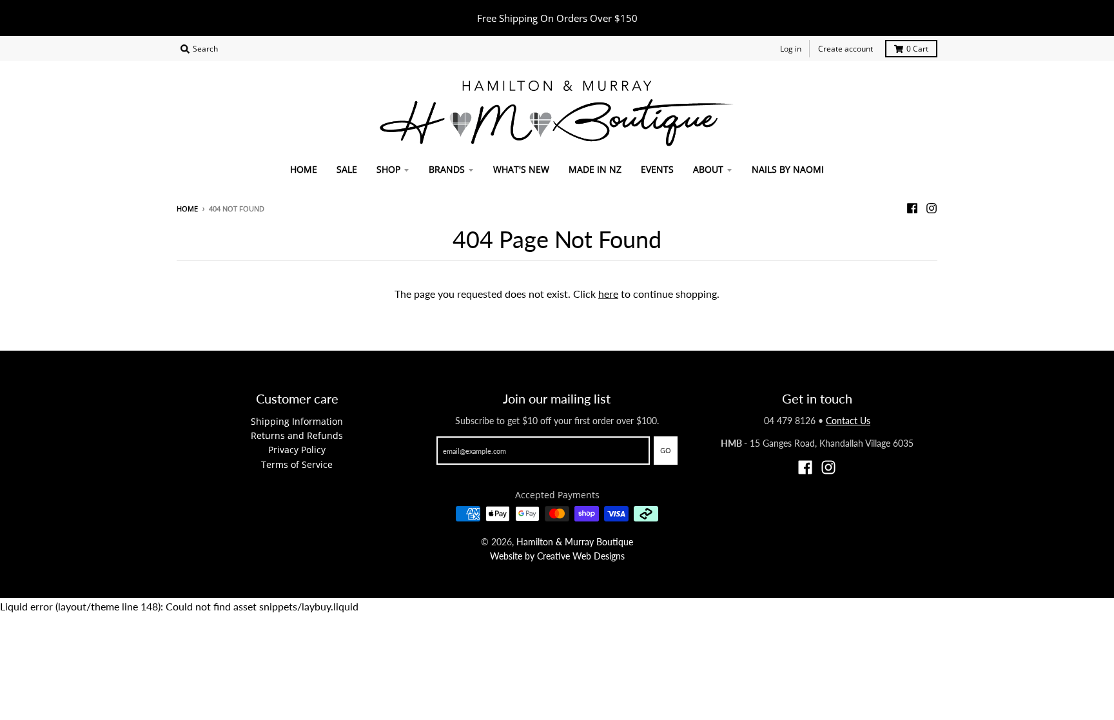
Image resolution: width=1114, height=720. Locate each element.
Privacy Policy (297, 449)
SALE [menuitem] (347, 169)
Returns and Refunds (297, 435)
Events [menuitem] (657, 169)
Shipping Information (297, 421)
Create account (845, 48)
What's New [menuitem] (521, 169)
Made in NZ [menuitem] (595, 169)
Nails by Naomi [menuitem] (788, 169)
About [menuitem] (708, 169)
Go (665, 450)
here (608, 293)
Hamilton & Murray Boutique (574, 541)
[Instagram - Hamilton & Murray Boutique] (931, 208)
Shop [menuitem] (388, 169)
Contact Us (848, 420)
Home (187, 208)
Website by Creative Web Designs (557, 555)
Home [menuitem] (303, 169)
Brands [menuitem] (447, 169)
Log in (790, 48)
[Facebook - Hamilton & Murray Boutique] (912, 208)
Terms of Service (297, 464)
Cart (917, 48)
